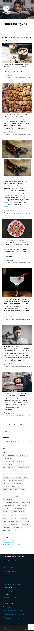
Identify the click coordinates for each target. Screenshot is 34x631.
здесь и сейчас (9, 474)
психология (20, 508)
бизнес (19, 464)
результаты (20, 515)
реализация (8, 515)
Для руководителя (10, 455)
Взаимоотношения (12, 77)
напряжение (8, 493)
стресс (14, 524)
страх (6, 524)
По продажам (8, 567)
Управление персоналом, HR (13, 461)
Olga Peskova (10, 75)
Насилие (24, 455)
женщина (7, 471)
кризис (6, 486)
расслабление (18, 511)
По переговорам (9, 571)
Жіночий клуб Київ (9, 591)
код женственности (19, 477)
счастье (24, 524)
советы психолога (10, 521)
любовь (16, 486)
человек (18, 527)
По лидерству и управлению (13, 564)
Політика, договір (9, 597)
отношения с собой (11, 502)
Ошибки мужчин (24, 77)
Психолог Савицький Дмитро (13, 614)
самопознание (9, 518)
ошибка (26, 502)
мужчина (19, 489)
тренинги (7, 527)
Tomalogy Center (9, 607)
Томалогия (8, 458)
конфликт (7, 483)
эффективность (9, 530)
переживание (8, 505)
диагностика (24, 467)
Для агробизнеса (9, 560)
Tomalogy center (8, 542)
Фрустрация (8, 464)
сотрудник (25, 521)
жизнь (18, 471)
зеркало (21, 474)
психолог (7, 508)
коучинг (18, 483)
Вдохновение (8, 452)
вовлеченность (9, 467)
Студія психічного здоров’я (11, 544)
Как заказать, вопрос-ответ (13, 575)
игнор (6, 477)
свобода (23, 518)
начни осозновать (10, 496)
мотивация (7, 489)
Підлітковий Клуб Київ (10, 541)
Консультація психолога (11, 584)
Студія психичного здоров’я (13, 610)
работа (6, 511)
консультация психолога (12, 480)
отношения (8, 499)
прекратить (21, 505)
